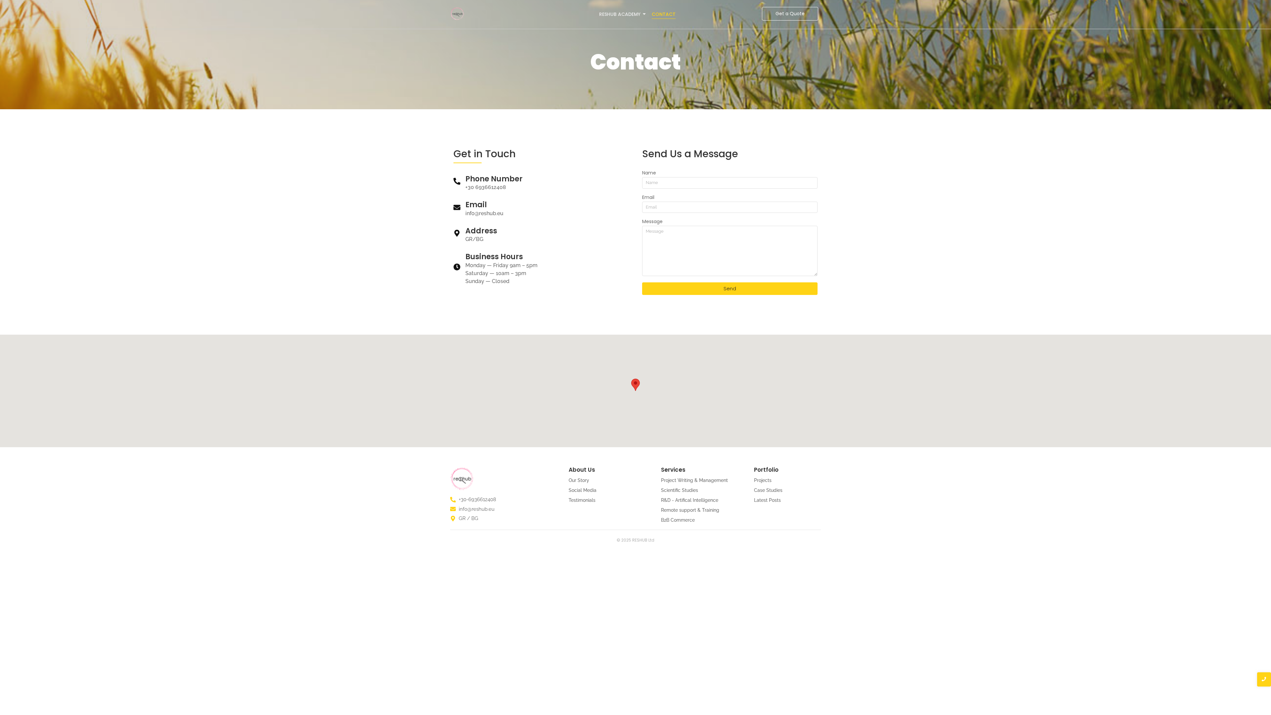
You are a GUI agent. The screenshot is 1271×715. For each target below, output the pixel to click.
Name (649, 173)
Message (652, 222)
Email (648, 198)
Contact (664, 14)
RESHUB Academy (619, 14)
